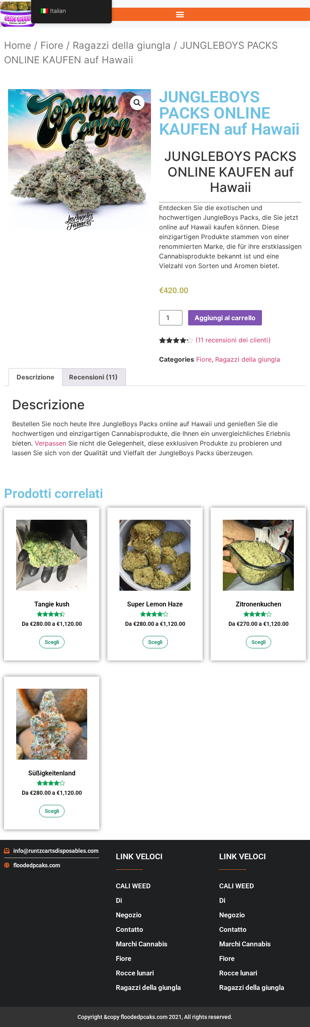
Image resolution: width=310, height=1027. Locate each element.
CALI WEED (133, 886)
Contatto (129, 929)
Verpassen (50, 443)
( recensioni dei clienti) (233, 340)
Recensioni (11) (93, 377)
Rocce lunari (135, 973)
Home (17, 45)
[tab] (35, 377)
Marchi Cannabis (142, 944)
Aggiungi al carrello (225, 318)
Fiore (51, 45)
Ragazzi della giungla (122, 45)
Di (119, 900)
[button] (180, 14)
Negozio (129, 915)
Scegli (52, 642)
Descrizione (35, 377)
